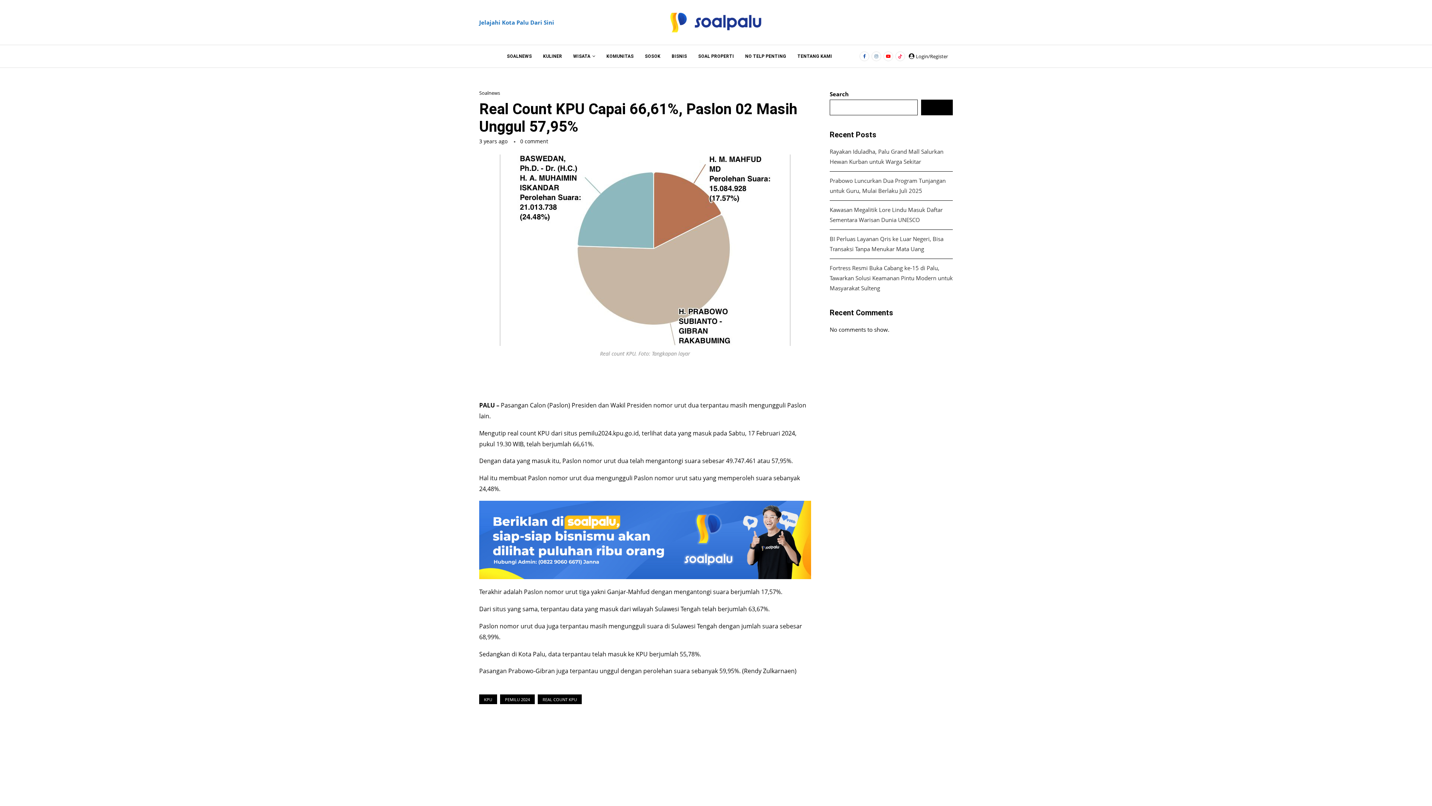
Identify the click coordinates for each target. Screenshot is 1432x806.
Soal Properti (716, 56)
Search (839, 94)
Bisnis (679, 56)
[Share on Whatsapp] (688, 377)
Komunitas (620, 56)
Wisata (581, 56)
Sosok (652, 56)
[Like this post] (621, 377)
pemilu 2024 (517, 699)
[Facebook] (864, 56)
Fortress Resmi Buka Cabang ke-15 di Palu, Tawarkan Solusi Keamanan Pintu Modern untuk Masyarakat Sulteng (891, 278)
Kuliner (552, 56)
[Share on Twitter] (654, 377)
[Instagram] (876, 56)
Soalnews (519, 56)
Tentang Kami (814, 56)
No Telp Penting (765, 56)
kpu (488, 699)
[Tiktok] (900, 56)
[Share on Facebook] (638, 377)
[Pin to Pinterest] (671, 377)
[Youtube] (888, 56)
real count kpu (560, 699)
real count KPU (529, 433)
